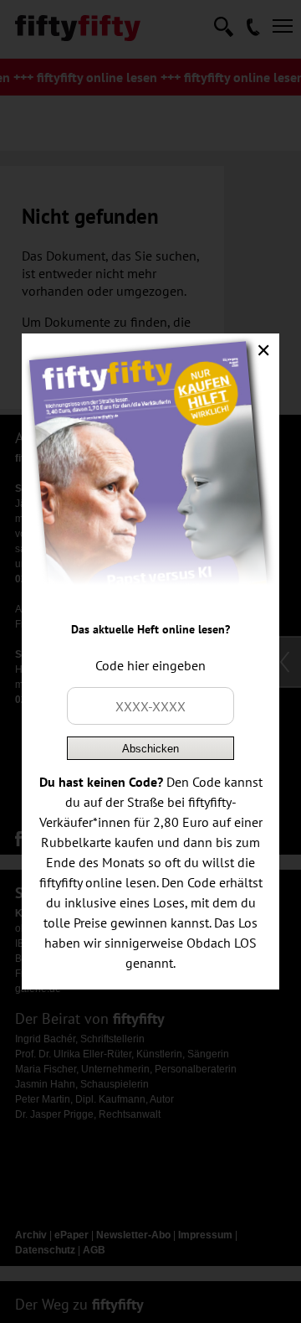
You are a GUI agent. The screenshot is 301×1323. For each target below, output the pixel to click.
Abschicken (150, 748)
